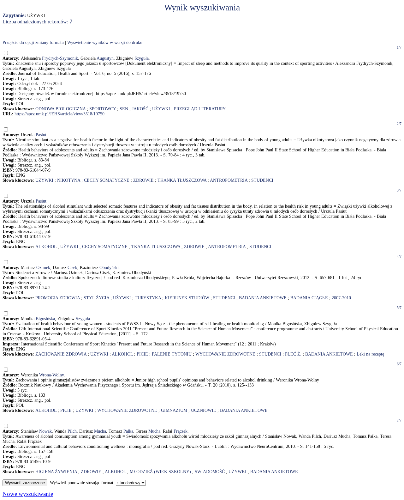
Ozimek (43, 267)
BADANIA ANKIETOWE (263, 298)
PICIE (142, 354)
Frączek (180, 431)
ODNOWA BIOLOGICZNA (60, 109)
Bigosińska (45, 318)
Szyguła (141, 58)
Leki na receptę (370, 354)
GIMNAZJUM (174, 410)
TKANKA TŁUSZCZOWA (181, 180)
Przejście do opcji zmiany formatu (33, 42)
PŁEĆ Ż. (293, 354)
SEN (124, 109)
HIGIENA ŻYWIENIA (56, 471)
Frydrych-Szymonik (60, 58)
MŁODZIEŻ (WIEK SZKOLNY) (160, 471)
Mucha (100, 431)
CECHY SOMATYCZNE (106, 180)
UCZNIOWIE (203, 410)
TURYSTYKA (148, 298)
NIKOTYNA (68, 180)
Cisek (72, 267)
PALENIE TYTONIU (172, 354)
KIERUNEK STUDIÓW (187, 298)
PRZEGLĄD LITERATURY (200, 109)
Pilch (72, 431)
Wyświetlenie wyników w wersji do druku (104, 42)
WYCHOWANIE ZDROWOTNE (225, 354)
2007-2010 (341, 298)
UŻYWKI (161, 109)
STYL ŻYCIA (96, 298)
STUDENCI (262, 180)
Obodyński (109, 267)
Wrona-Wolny (51, 375)
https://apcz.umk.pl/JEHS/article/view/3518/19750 (59, 114)
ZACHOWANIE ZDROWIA (60, 354)
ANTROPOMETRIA (228, 180)
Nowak (45, 431)
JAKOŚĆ (140, 109)
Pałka (128, 431)
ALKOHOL (45, 246)
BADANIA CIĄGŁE (309, 298)
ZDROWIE (143, 180)
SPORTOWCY (102, 109)
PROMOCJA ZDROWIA (57, 298)
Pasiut (41, 134)
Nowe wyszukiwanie (28, 494)
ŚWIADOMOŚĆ (210, 471)
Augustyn (105, 58)
